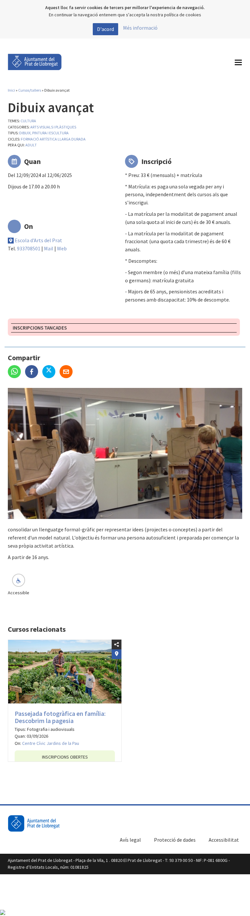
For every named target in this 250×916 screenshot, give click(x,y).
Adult (31, 144)
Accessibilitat (224, 839)
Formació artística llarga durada (53, 139)
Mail (48, 248)
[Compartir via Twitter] (51, 372)
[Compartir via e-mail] (68, 372)
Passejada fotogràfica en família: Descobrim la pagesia (60, 717)
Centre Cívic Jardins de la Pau (50, 743)
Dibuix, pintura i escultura (44, 132)
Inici (11, 90)
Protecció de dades (175, 839)
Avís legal (130, 839)
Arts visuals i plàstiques (53, 127)
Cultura (28, 120)
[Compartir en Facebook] (33, 372)
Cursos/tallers (29, 90)
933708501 (28, 248)
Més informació (140, 27)
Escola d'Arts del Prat (38, 240)
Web (62, 248)
